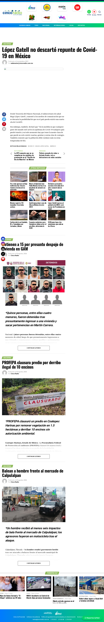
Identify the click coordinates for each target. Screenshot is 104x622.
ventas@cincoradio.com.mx (41, 619)
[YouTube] (3, 259)
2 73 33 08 (61, 619)
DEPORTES (81, 25)
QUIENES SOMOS (24, 25)
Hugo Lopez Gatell (42, 146)
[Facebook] (3, 239)
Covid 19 (31, 146)
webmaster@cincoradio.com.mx (22, 63)
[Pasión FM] (62, 8)
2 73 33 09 (68, 619)
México (53, 146)
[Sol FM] (31, 18)
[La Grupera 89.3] (47, 8)
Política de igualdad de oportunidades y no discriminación (58, 617)
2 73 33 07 (54, 619)
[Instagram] (3, 244)
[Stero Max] (47, 18)
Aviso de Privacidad (19, 617)
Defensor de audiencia (33, 617)
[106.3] (62, 18)
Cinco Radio (15, 255)
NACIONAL (46, 25)
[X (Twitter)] (3, 249)
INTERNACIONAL (59, 25)
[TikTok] (3, 254)
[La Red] (31, 8)
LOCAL (71, 25)
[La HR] (77, 8)
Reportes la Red (92, 618)
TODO (36, 25)
